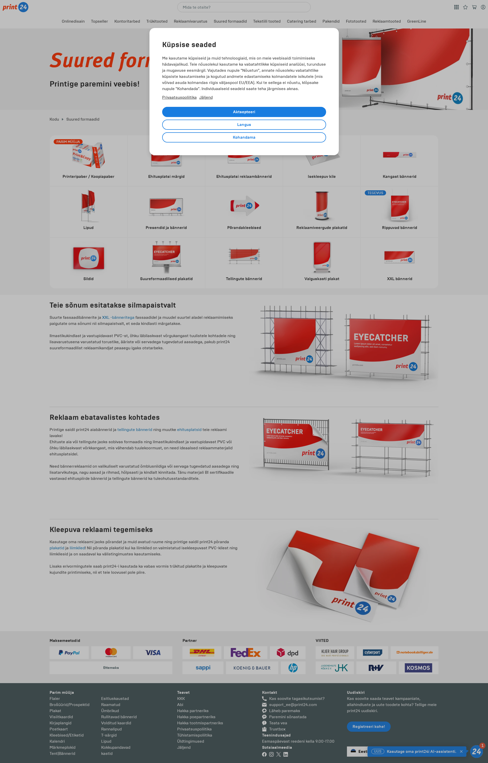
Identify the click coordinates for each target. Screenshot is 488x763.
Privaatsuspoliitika (179, 97)
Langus (244, 124)
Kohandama (244, 137)
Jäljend (206, 97)
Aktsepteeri (244, 111)
